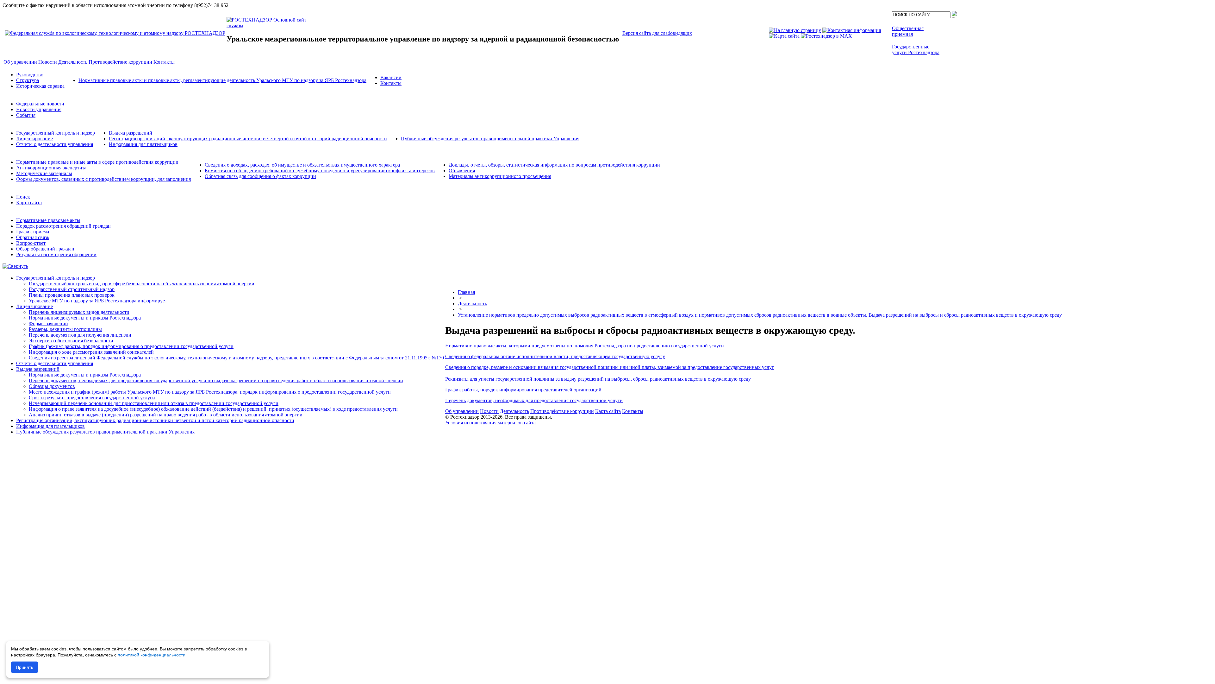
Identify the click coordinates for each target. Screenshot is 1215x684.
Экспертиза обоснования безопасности (71, 340)
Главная (466, 292)
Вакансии (391, 77)
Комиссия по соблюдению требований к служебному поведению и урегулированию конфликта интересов (320, 170)
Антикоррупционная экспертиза (51, 167)
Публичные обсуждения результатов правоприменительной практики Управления (490, 138)
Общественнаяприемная (908, 31)
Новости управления (38, 109)
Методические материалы (44, 173)
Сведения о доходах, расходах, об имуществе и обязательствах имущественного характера (302, 165)
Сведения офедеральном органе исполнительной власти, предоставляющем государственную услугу (555, 356)
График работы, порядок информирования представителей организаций (523, 389)
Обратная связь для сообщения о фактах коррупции (260, 176)
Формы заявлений (48, 323)
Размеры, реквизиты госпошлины (65, 329)
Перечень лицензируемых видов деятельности (79, 312)
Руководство (29, 74)
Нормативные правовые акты (48, 220)
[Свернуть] (15, 266)
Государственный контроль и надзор (55, 133)
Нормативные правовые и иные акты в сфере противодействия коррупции (97, 162)
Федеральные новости (40, 103)
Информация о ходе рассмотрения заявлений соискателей (91, 352)
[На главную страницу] (795, 30)
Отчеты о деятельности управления (54, 144)
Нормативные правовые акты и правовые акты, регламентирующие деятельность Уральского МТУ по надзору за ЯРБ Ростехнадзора (222, 80)
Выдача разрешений (130, 133)
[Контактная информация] (851, 30)
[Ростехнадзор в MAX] (826, 36)
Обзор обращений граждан (45, 248)
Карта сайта (29, 202)
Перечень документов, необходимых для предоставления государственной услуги (534, 400)
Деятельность (472, 303)
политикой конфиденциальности (151, 654)
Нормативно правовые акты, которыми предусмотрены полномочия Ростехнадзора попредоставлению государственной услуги (584, 345)
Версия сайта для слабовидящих (657, 33)
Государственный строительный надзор (72, 289)
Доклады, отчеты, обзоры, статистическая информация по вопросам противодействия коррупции (554, 165)
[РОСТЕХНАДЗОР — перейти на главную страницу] (115, 33)
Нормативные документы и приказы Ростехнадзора (85, 317)
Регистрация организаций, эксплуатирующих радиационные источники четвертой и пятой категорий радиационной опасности (248, 138)
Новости (489, 411)
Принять (24, 667)
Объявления (462, 170)
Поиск (23, 197)
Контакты (391, 83)
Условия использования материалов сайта (490, 422)
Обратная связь (32, 237)
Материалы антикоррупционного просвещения (500, 176)
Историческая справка (40, 86)
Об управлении (462, 411)
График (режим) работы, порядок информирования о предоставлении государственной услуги (131, 346)
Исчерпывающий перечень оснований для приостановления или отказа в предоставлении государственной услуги (153, 403)
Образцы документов (52, 386)
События (25, 115)
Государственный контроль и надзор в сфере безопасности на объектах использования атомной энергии (141, 283)
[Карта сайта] (784, 36)
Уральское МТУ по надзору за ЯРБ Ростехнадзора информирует (98, 300)
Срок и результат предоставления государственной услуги (92, 397)
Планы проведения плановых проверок (72, 295)
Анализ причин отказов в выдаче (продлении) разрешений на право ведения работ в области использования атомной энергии (165, 414)
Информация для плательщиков (143, 144)
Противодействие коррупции (562, 411)
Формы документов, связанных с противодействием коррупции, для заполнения (103, 179)
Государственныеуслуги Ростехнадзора (915, 49)
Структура (27, 80)
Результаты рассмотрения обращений (56, 254)
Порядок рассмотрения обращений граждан (63, 226)
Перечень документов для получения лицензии (80, 335)
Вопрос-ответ (31, 243)
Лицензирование (34, 138)
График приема (32, 231)
